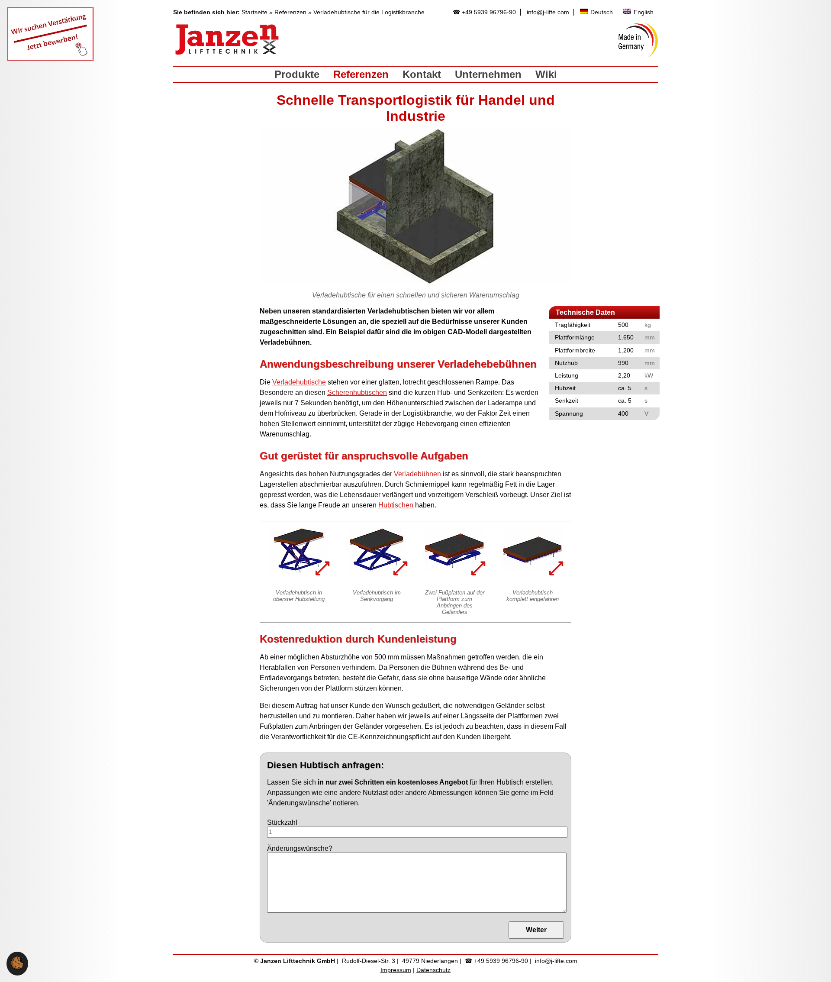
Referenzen (290, 12)
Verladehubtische (299, 382)
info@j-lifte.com (548, 12)
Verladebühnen (417, 474)
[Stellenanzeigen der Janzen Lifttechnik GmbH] (50, 58)
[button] (17, 967)
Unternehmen (488, 74)
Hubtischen (395, 505)
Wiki (546, 74)
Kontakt (422, 74)
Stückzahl (282, 822)
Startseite (254, 12)
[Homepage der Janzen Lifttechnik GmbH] (227, 40)
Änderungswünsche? (299, 848)
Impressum (395, 969)
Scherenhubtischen (357, 392)
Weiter (536, 930)
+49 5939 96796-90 (489, 12)
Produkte (296, 74)
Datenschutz (433, 969)
